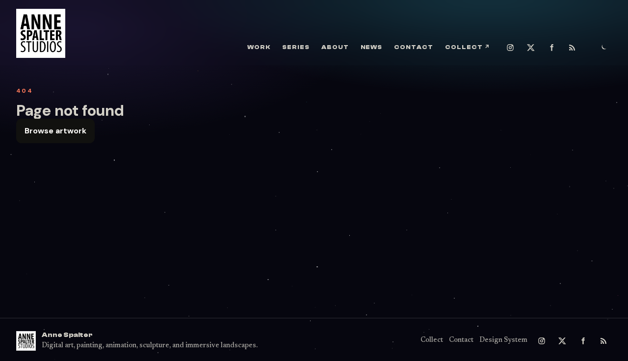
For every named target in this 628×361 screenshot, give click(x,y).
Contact (413, 47)
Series (296, 47)
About (335, 47)
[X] (531, 47)
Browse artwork (55, 131)
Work (258, 47)
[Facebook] (551, 47)
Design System (503, 340)
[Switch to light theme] (603, 47)
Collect (467, 47)
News (372, 47)
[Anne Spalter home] (40, 33)
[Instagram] (510, 47)
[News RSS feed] (572, 47)
